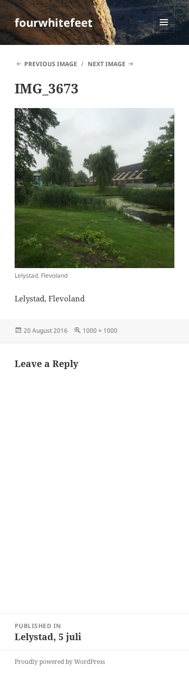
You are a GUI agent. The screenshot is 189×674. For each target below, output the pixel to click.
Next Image (106, 64)
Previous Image (50, 64)
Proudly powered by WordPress (60, 661)
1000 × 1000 (100, 330)
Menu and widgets (164, 32)
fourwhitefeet (54, 22)
